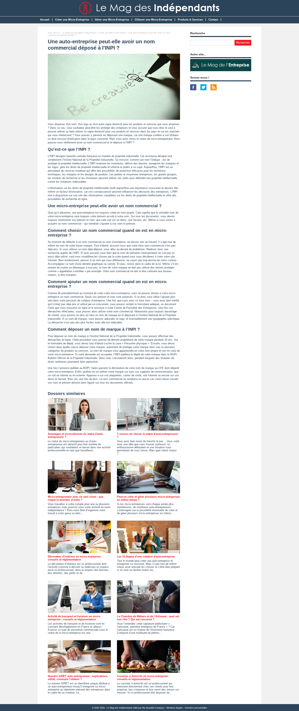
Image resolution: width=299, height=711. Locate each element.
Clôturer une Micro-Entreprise (153, 19)
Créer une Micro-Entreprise (72, 19)
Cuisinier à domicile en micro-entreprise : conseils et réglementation (143, 678)
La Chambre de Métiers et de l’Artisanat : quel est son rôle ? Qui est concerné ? (148, 618)
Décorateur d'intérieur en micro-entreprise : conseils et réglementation (75, 558)
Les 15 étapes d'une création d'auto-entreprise (146, 556)
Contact (213, 19)
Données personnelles (196, 708)
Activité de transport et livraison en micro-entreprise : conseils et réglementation (74, 618)
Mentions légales (174, 708)
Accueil (44, 19)
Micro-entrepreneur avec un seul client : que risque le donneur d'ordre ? (75, 498)
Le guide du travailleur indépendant (79, 33)
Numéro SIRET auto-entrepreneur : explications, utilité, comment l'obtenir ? (78, 678)
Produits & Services (190, 19)
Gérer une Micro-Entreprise (112, 19)
